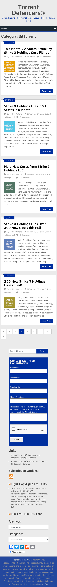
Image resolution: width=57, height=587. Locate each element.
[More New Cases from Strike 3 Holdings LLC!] (9, 187)
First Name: (15, 367)
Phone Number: (17, 397)
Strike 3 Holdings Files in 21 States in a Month (25, 107)
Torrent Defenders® (28, 10)
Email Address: (16, 387)
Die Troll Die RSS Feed (26, 513)
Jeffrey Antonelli (16, 57)
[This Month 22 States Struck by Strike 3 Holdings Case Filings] (9, 66)
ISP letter (40, 114)
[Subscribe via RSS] (11, 478)
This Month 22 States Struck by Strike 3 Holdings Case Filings (28, 50)
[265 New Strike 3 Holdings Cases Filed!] (9, 301)
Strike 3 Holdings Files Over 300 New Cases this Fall (25, 225)
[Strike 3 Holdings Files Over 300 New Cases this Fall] (9, 244)
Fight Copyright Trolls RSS (29, 484)
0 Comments (45, 57)
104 (48, 331)
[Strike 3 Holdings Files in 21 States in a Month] (9, 126)
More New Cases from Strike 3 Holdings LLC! (27, 168)
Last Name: (15, 377)
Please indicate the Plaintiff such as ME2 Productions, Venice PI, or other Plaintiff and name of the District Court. (27, 409)
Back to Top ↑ (43, 584)
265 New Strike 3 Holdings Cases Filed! (24, 283)
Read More (46, 91)
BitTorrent (31, 57)
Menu (4, 28)
